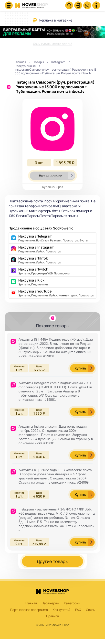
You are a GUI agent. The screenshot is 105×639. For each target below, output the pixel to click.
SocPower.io (63, 228)
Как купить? (61, 610)
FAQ (78, 610)
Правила (52, 616)
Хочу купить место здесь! (52, 44)
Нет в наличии (50, 175)
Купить (80, 368)
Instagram (58, 62)
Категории (72, 603)
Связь (90, 610)
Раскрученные (25, 66)
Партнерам (50, 603)
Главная (20, 62)
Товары (38, 62)
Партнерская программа (29, 610)
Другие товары (52, 561)
